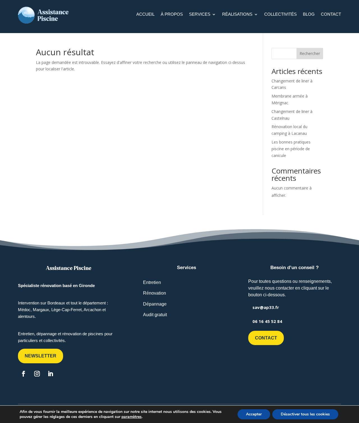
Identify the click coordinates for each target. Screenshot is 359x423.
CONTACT (266, 338)
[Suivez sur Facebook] (23, 373)
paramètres (131, 416)
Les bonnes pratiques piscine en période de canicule (290, 148)
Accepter (254, 414)
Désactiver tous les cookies (305, 414)
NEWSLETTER (40, 355)
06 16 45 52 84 (267, 321)
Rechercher (310, 53)
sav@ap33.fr (265, 307)
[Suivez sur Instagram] (37, 373)
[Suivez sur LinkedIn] (50, 373)
